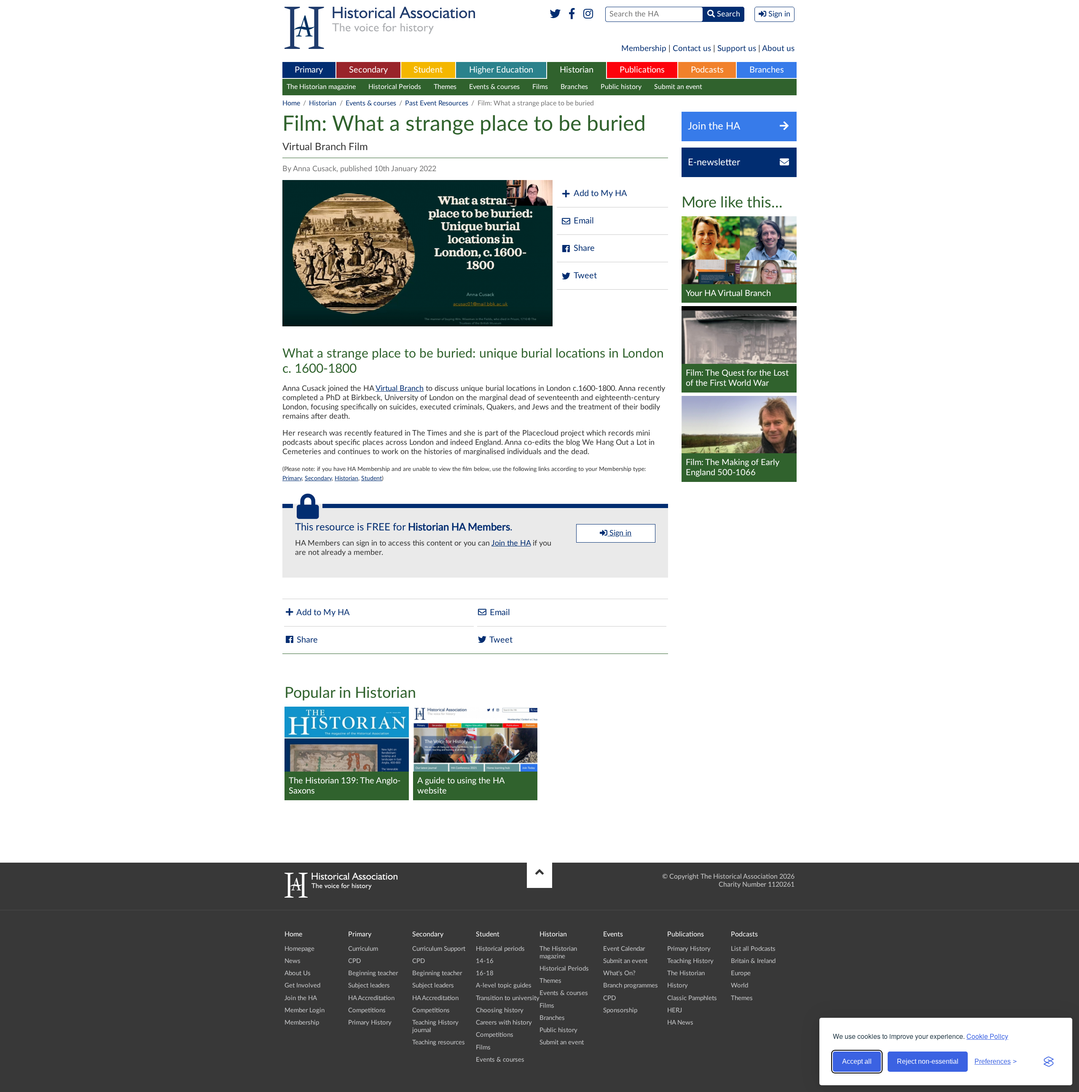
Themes (445, 86)
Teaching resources (438, 1042)
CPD (354, 961)
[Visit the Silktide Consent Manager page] (1049, 1062)
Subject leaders (369, 985)
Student (428, 70)
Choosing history (499, 1010)
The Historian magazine (321, 86)
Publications (642, 70)
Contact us (692, 49)
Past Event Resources (436, 103)
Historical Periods (394, 86)
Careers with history (504, 1022)
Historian (576, 70)
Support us (736, 49)
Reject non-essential (927, 1061)
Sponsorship (620, 1010)
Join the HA (511, 543)
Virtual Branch (400, 389)
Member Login (305, 1010)
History (677, 985)
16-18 (485, 973)
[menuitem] (309, 70)
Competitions (367, 1010)
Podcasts (707, 70)
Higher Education (501, 70)
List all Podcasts (753, 949)
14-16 (485, 961)
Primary (309, 70)
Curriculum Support (438, 949)
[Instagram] (589, 14)
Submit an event (678, 86)
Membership (643, 49)
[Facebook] (572, 14)
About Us (298, 973)
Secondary (368, 70)
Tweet (585, 276)
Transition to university (508, 998)
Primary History (370, 1022)
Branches (766, 70)
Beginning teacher (373, 973)
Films (540, 86)
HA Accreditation (371, 998)
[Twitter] (555, 14)
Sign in (619, 533)
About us (778, 49)
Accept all (857, 1061)
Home (291, 103)
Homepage (299, 949)
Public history (621, 86)
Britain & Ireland (753, 961)
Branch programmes (630, 985)
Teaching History (690, 961)
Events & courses (494, 86)
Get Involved (302, 985)
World (739, 985)
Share (584, 248)
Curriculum (363, 949)
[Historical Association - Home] (341, 895)
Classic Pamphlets (692, 998)
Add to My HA (600, 193)
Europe (741, 973)
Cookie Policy (987, 1036)
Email (584, 221)
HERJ (674, 1010)
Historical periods (500, 949)
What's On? (619, 973)
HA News (680, 1022)
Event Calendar (624, 949)
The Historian (686, 973)
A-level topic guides (503, 985)
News (293, 961)
